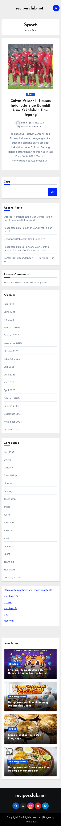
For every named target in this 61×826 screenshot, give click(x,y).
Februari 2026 (12, 327)
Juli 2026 (9, 304)
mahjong (9, 620)
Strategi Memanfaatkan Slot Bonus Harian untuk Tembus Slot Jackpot (28, 673)
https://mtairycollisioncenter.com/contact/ (28, 590)
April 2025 (9, 390)
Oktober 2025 (11, 351)
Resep (7, 546)
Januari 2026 (11, 335)
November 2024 (13, 421)
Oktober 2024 (11, 429)
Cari (7, 181)
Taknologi (9, 561)
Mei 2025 (9, 382)
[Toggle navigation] (3, 8)
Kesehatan (10, 499)
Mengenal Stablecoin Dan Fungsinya (24, 239)
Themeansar (30, 821)
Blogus (47, 817)
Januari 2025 (11, 406)
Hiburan (8, 483)
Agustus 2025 (12, 359)
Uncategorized (12, 577)
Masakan (8, 530)
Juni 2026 (10, 311)
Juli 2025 (9, 366)
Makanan (9, 522)
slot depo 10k (11, 596)
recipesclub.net (29, 9)
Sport (30, 94)
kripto (7, 506)
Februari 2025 (12, 398)
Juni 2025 (9, 374)
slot (6, 614)
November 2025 (13, 343)
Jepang (8, 491)
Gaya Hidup (10, 475)
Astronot (9, 452)
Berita (7, 459)
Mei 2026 (9, 319)
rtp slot (8, 602)
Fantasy (8, 467)
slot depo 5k (10, 608)
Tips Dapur (10, 569)
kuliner (7, 514)
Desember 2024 (13, 413)
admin (24, 123)
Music (7, 538)
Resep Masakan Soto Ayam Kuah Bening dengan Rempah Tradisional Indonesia (29, 770)
